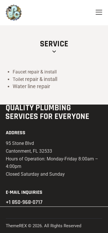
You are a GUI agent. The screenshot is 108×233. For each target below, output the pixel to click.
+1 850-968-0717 (24, 202)
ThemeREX (16, 225)
